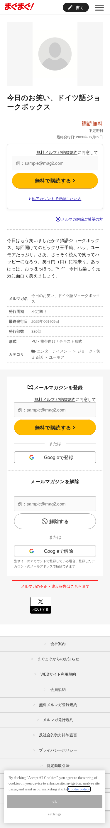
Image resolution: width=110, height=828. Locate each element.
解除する (59, 521)
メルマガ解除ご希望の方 (82, 219)
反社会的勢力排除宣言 (58, 735)
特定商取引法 (58, 765)
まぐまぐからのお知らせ (58, 659)
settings (55, 814)
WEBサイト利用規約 (58, 674)
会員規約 (58, 689)
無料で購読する (54, 180)
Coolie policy (79, 789)
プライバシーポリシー (58, 750)
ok (55, 801)
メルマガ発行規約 (58, 720)
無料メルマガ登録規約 (56, 152)
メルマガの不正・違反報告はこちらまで (55, 586)
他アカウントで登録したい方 (56, 198)
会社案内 (58, 643)
